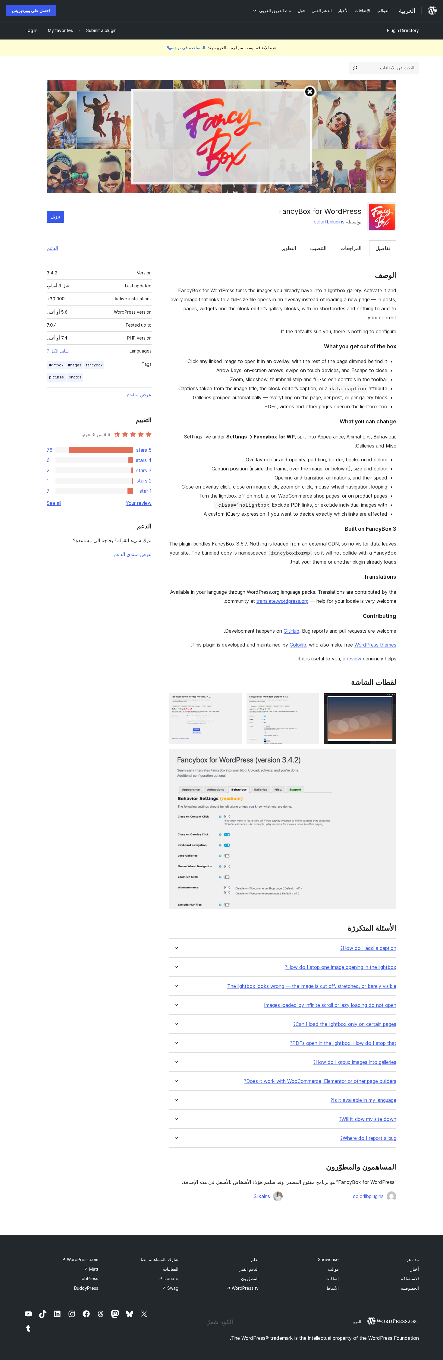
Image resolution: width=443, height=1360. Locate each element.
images (74, 365)
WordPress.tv (243, 1288)
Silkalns (262, 1196)
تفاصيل (382, 248)
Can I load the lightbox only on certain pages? (344, 1024)
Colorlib (298, 645)
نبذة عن (412, 1259)
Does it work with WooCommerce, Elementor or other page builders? (320, 1081)
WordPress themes (375, 645)
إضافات (332, 1278)
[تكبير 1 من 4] (388, 701)
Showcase (328, 1259)
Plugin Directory (403, 30)
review (354, 659)
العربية (355, 1321)
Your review (139, 503)
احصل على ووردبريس (31, 10)
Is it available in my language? (363, 1100)
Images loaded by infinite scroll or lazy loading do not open (330, 1005)
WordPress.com (80, 1259)
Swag (170, 1288)
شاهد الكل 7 (58, 351)
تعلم (255, 1259)
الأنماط (332, 1288)
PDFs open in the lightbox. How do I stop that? (343, 1043)
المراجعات (351, 248)
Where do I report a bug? (368, 1138)
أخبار (414, 1269)
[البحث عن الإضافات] (355, 68)
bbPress (90, 1278)
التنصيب (318, 248)
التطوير (288, 248)
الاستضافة (410, 1278)
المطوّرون (250, 1278)
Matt (91, 1269)
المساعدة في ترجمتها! (186, 47)
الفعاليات (170, 1269)
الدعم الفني (248, 1269)
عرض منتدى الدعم (133, 554)
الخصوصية (410, 1288)
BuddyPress (86, 1288)
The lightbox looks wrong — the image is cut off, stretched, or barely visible (311, 986)
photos (75, 377)
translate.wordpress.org (282, 601)
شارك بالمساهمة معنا (159, 1259)
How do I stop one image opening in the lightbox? (340, 967)
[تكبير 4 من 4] (388, 757)
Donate (168, 1278)
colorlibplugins (329, 222)
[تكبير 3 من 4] (234, 701)
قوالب (333, 1269)
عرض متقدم (139, 394)
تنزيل (55, 216)
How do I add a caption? (368, 948)
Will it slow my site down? (367, 1119)
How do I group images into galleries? (354, 1062)
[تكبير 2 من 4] (311, 701)
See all (54, 503)
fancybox (94, 365)
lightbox (56, 365)
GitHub (291, 631)
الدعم (52, 248)
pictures (56, 377)
